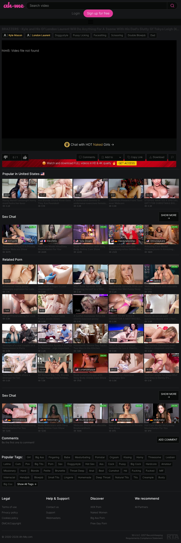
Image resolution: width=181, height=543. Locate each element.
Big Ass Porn (97, 517)
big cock (136, 463)
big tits (39, 463)
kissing (128, 457)
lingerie (68, 477)
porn (50, 463)
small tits (53, 477)
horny (139, 457)
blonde (35, 470)
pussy (122, 463)
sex (60, 463)
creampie (148, 477)
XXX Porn (95, 506)
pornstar (100, 457)
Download (158, 157)
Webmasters (53, 517)
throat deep (77, 470)
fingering (54, 457)
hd (125, 470)
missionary (10, 470)
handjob (25, 477)
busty (161, 477)
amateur (166, 463)
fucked (150, 470)
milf (161, 470)
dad (152, 35)
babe (67, 457)
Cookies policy (10, 517)
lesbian (170, 457)
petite (47, 470)
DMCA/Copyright (11, 523)
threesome (154, 457)
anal (91, 470)
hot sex (90, 463)
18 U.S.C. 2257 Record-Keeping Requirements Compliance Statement (144, 536)
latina (7, 463)
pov (27, 463)
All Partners (141, 506)
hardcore (151, 463)
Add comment (168, 439)
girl (29, 457)
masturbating (82, 457)
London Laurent (41, 35)
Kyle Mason (15, 35)
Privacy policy (10, 512)
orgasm (114, 457)
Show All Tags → (26, 484)
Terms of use (9, 506)
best (101, 470)
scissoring (117, 35)
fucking (136, 470)
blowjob (38, 477)
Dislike (5, 157)
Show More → (168, 217)
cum (18, 463)
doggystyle (61, 35)
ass (101, 463)
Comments (89, 157)
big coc (8, 484)
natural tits (122, 477)
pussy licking (81, 35)
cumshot (114, 470)
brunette (60, 470)
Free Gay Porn (98, 523)
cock (111, 463)
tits (135, 477)
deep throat (103, 477)
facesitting (100, 35)
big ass (39, 457)
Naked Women (98, 512)
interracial (9, 477)
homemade (84, 477)
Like (25, 157)
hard (23, 470)
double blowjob (137, 35)
